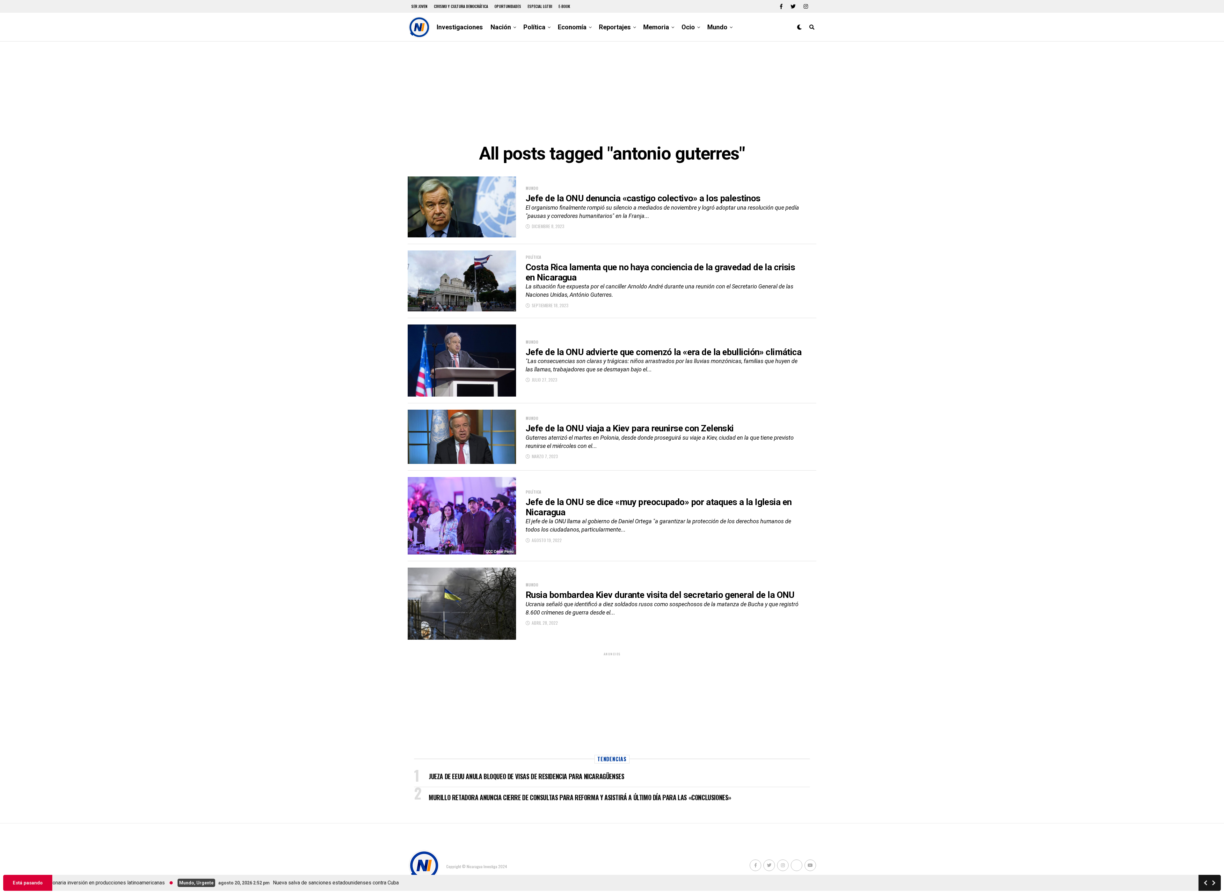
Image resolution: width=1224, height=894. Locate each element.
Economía (572, 27)
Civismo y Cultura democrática (461, 6)
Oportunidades (507, 6)
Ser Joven (419, 6)
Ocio (688, 27)
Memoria (656, 27)
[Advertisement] (612, 92)
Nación (501, 27)
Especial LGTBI (540, 6)
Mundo (717, 27)
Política (534, 27)
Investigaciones (460, 27)
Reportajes (615, 27)
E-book (564, 6)
